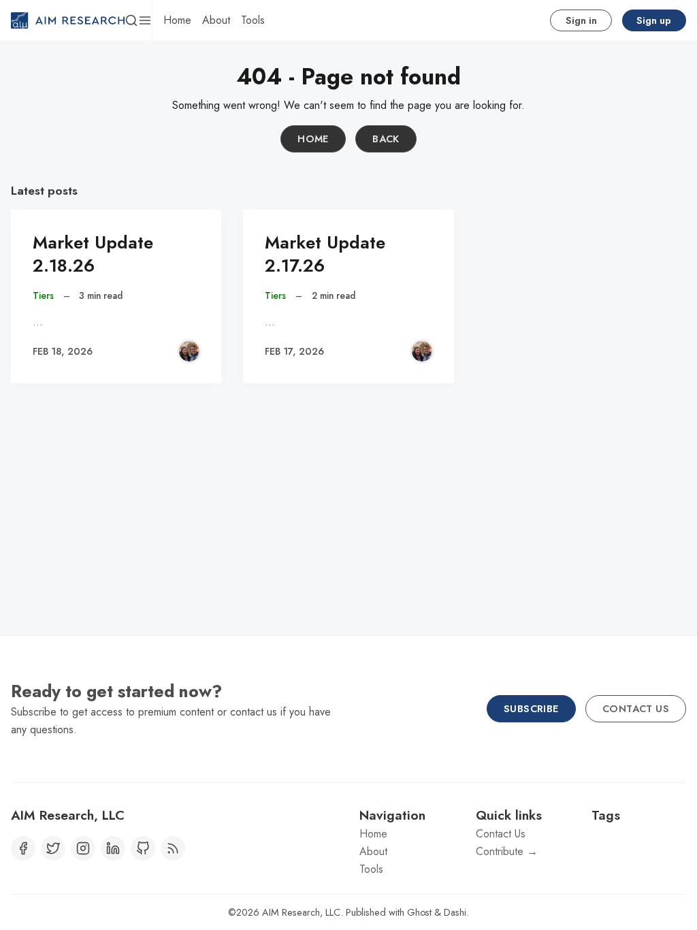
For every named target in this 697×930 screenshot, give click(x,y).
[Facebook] (23, 848)
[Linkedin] (113, 848)
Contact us (635, 709)
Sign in (581, 20)
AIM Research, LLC (301, 912)
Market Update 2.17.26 (325, 254)
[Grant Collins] (189, 351)
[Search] (131, 20)
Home (313, 139)
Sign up (653, 20)
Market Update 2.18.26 (93, 254)
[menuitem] (177, 20)
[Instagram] (83, 848)
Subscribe (531, 709)
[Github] (143, 848)
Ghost (419, 912)
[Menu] (145, 20)
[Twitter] (53, 848)
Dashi (455, 912)
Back (386, 139)
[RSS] (173, 848)
